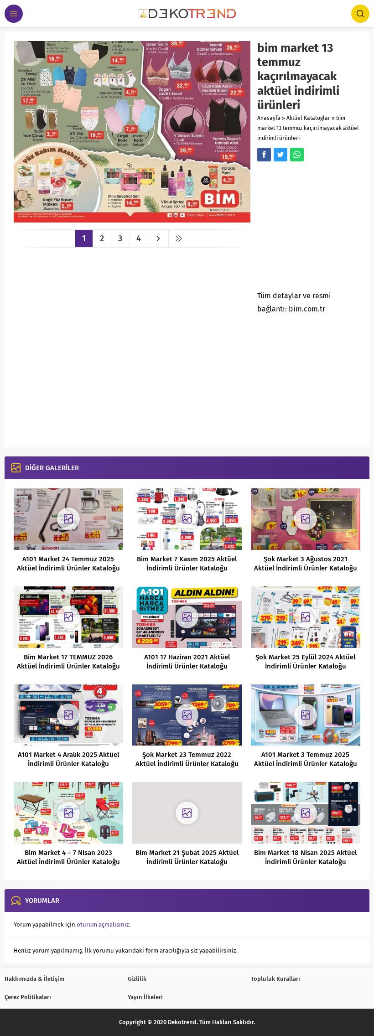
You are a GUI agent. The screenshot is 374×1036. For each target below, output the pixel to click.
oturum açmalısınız (103, 924)
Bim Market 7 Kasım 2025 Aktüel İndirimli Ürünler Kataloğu (187, 563)
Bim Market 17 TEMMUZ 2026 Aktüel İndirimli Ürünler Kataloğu (68, 661)
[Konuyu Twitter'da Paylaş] (280, 154)
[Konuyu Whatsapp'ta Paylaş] (297, 154)
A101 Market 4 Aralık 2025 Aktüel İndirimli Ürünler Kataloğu (68, 759)
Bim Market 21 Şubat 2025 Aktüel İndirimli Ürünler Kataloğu (187, 857)
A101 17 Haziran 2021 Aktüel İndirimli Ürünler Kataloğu (187, 661)
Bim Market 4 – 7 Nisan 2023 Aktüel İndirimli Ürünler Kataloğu (68, 857)
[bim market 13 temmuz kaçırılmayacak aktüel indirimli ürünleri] (132, 219)
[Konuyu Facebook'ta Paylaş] (264, 154)
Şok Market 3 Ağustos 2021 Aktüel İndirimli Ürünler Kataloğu (305, 563)
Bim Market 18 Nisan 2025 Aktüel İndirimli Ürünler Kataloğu (305, 857)
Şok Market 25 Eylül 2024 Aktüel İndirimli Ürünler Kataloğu (305, 661)
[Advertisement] (315, 229)
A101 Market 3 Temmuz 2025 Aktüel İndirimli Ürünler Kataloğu (305, 759)
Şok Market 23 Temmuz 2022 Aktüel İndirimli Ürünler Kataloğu (187, 759)
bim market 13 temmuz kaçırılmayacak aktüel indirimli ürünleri (308, 128)
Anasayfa (268, 118)
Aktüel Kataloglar (308, 118)
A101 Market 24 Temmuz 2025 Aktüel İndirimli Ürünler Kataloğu (68, 563)
